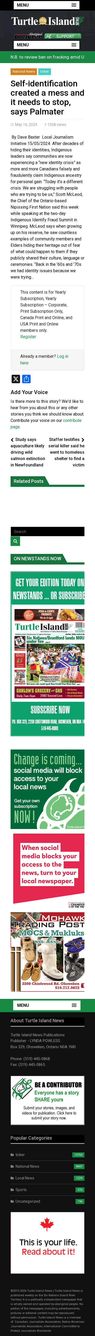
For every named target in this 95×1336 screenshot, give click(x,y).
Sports (21, 1190)
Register (28, 336)
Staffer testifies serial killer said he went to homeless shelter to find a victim (66, 452)
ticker (44, 71)
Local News (25, 1178)
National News (24, 71)
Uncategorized (28, 1201)
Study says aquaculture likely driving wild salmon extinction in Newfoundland (28, 452)
